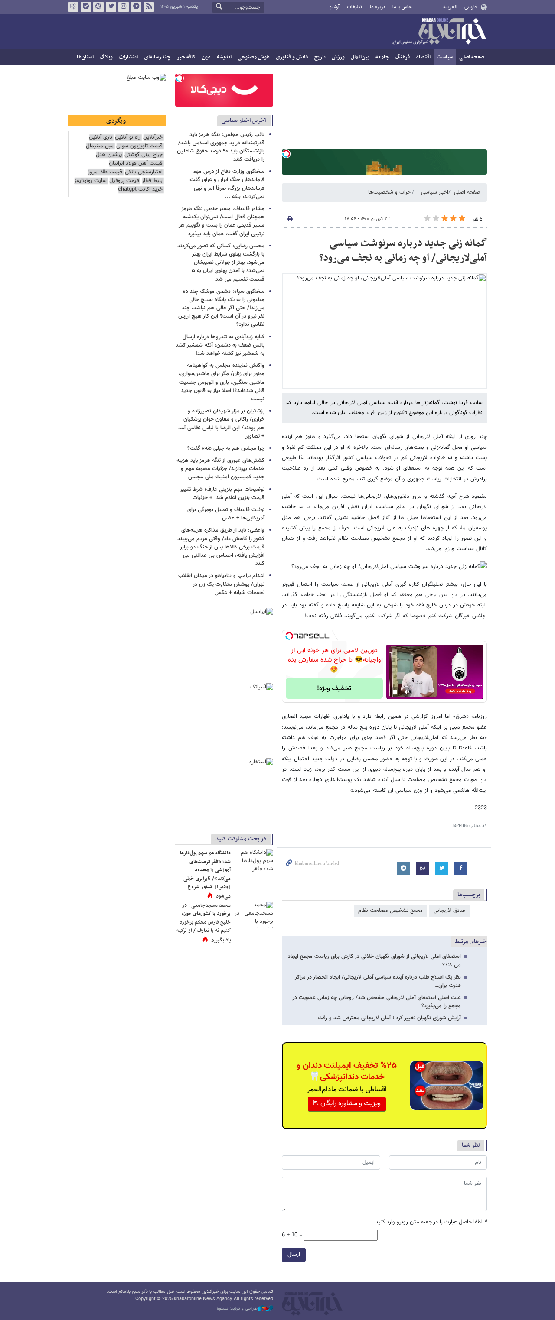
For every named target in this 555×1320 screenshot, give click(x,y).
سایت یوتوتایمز (90, 181)
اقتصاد (423, 57)
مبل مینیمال (100, 146)
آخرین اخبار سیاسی (244, 121)
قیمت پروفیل (124, 181)
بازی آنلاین (100, 137)
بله (86, 7)
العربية (450, 7)
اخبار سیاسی (434, 192)
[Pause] (395, 692)
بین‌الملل (360, 57)
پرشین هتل (109, 155)
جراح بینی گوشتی (143, 155)
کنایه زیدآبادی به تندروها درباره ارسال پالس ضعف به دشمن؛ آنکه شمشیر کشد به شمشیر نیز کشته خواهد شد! (220, 345)
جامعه (382, 57)
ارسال (293, 1254)
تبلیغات (354, 7)
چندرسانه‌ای (157, 57)
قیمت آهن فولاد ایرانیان (136, 163)
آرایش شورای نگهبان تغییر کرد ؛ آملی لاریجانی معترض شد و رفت (389, 1018)
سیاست (445, 57)
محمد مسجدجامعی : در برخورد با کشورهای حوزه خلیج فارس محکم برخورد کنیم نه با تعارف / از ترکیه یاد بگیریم (203, 922)
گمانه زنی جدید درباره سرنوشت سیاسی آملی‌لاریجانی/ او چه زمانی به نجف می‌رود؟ (403, 251)
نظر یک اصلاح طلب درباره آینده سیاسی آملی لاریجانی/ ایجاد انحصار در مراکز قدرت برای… (378, 981)
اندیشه (224, 57)
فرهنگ (402, 57)
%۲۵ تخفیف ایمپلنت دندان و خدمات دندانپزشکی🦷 (347, 1071)
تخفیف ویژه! (334, 688)
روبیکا (73, 7)
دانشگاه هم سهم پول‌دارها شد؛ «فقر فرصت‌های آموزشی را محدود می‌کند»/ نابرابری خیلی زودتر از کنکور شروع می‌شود (205, 875)
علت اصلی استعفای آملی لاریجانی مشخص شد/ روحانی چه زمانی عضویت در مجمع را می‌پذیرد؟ (376, 1001)
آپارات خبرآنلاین (98, 7)
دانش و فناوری (292, 57)
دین (206, 57)
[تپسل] (286, 153)
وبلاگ (106, 57)
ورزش (338, 57)
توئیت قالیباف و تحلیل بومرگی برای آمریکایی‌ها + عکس (225, 514)
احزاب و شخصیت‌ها (390, 192)
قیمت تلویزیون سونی (139, 146)
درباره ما (377, 7)
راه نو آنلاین (127, 137)
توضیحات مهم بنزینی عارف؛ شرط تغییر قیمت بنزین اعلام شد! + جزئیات (222, 493)
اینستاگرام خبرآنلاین (123, 7)
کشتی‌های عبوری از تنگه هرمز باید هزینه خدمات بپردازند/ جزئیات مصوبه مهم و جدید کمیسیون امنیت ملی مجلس (220, 468)
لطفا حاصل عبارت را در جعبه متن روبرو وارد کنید (431, 1222)
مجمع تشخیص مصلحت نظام (390, 910)
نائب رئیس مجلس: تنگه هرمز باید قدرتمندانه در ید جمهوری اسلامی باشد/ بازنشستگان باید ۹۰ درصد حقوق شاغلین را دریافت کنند (220, 147)
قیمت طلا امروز (105, 172)
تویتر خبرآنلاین (111, 7)
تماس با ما (402, 7)
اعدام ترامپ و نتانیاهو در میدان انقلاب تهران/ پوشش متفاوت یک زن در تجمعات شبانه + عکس (221, 584)
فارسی (470, 7)
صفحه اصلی (471, 57)
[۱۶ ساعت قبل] (253, 862)
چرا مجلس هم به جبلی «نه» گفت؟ (225, 448)
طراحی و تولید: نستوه (237, 1308)
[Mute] (407, 692)
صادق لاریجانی (449, 910)
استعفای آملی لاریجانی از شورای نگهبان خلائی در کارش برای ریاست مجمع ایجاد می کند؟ (374, 960)
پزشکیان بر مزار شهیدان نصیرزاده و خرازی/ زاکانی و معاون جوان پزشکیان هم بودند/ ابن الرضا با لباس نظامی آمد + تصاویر (221, 424)
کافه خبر (186, 57)
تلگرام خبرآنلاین (136, 7)
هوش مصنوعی (254, 57)
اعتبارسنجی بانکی (144, 172)
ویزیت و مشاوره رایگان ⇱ (347, 1103)
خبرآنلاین (439, 32)
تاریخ (320, 57)
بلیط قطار (152, 181)
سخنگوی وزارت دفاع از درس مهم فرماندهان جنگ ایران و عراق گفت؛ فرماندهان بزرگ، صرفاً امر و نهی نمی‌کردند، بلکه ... (226, 184)
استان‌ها (85, 57)
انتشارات (128, 57)
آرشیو (335, 7)
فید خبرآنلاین (149, 7)
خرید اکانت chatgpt (140, 189)
